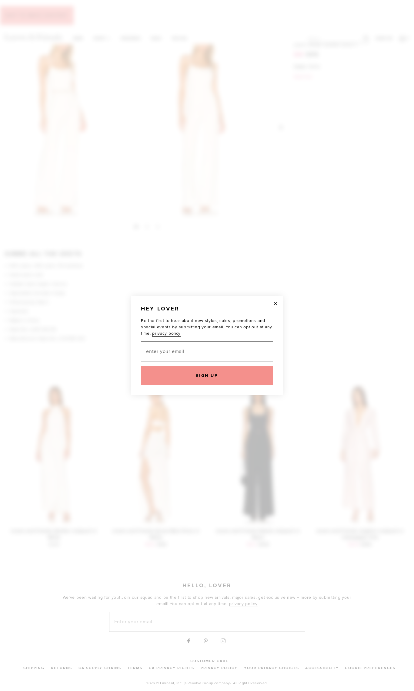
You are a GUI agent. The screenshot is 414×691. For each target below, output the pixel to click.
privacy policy (166, 333)
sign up (207, 375)
